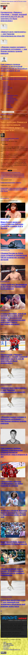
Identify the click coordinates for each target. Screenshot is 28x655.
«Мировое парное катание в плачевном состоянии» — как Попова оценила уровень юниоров (14, 50)
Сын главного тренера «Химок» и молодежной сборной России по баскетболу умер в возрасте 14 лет (14, 67)
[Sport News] (13, 1)
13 (1, 367)
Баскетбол (6, 86)
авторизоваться (5, 198)
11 (1, 521)
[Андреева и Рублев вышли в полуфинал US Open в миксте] (13, 537)
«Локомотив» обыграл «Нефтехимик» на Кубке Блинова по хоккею (12, 483)
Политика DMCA (7, 643)
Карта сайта (6, 646)
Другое (5, 94)
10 (1, 428)
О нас (4, 642)
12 (1, 490)
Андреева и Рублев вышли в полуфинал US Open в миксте (14, 543)
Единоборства (7, 88)
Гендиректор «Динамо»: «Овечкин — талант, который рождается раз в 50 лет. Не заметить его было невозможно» (14, 16)
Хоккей (5, 85)
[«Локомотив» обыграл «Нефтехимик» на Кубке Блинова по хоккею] (13, 477)
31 (1, 580)
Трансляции (9, 107)
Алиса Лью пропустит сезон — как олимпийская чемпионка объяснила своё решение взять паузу (13, 603)
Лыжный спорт (10, 101)
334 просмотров (5, 138)
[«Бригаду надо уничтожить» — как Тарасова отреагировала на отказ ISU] (4, 28)
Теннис (5, 91)
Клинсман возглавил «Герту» (11, 182)
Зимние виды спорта (12, 95)
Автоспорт (6, 92)
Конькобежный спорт (12, 100)
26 (1, 329)
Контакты (6, 648)
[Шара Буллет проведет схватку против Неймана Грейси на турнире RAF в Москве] (13, 217)
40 (1, 293)
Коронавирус (9, 97)
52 (1, 233)
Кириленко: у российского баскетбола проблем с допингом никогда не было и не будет (14, 189)
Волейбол (6, 89)
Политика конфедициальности (11, 649)
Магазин (5, 82)
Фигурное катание (11, 98)
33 (1, 264)
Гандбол (8, 104)
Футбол (5, 83)
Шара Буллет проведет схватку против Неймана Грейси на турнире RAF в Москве (12, 225)
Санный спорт (10, 103)
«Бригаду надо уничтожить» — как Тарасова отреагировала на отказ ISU (13, 34)
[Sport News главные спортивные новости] (14, 621)
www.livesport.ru (12, 169)
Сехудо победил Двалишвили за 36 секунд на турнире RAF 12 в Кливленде (14, 286)
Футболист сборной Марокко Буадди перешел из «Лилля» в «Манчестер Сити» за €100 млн (14, 514)
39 (1, 611)
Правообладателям (8, 645)
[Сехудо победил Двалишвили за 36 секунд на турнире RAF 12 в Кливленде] (13, 280)
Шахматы (8, 106)
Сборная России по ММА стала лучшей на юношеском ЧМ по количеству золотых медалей (14, 256)
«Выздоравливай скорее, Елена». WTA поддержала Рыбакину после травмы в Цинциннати (12, 572)
